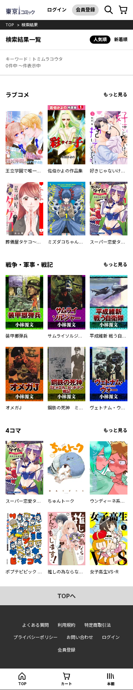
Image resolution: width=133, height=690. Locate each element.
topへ (66, 596)
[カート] (123, 10)
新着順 (120, 39)
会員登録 (85, 10)
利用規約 (66, 625)
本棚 (111, 683)
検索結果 (29, 24)
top (10, 24)
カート (66, 683)
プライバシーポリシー (35, 637)
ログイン (56, 10)
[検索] (108, 10)
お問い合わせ (79, 637)
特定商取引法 (97, 625)
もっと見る (115, 94)
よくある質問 (35, 625)
